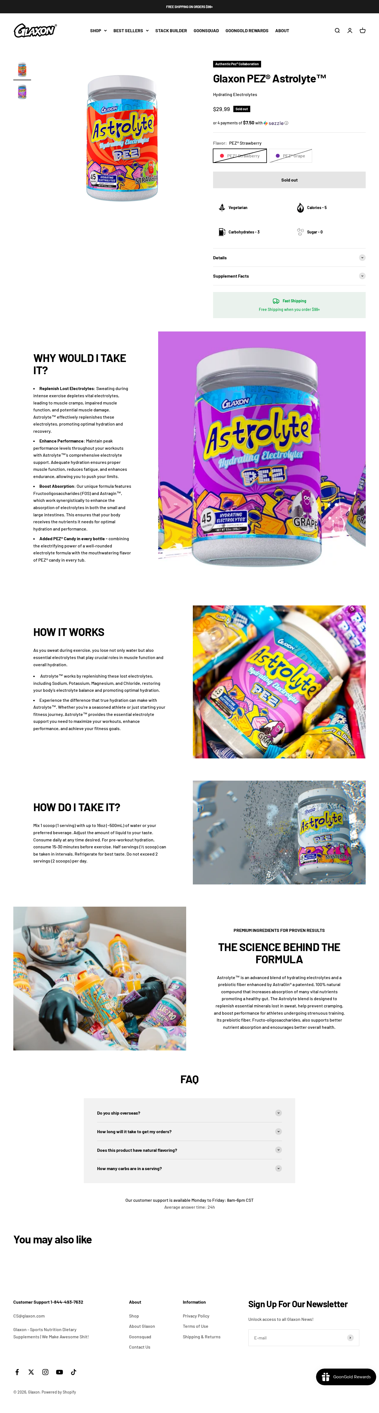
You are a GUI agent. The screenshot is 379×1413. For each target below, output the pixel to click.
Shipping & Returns (202, 1336)
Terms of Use (195, 1326)
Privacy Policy (196, 1315)
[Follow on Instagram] (45, 1372)
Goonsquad (140, 1336)
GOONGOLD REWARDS (247, 30)
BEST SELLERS (128, 30)
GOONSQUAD (206, 30)
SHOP (95, 30)
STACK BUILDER (171, 30)
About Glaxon (142, 1326)
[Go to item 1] (22, 70)
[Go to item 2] (22, 92)
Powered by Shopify (59, 1392)
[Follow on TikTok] (73, 1372)
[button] (289, 123)
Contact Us (139, 1346)
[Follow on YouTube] (59, 1372)
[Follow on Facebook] (17, 1372)
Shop (134, 1315)
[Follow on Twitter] (31, 1372)
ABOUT (282, 30)
